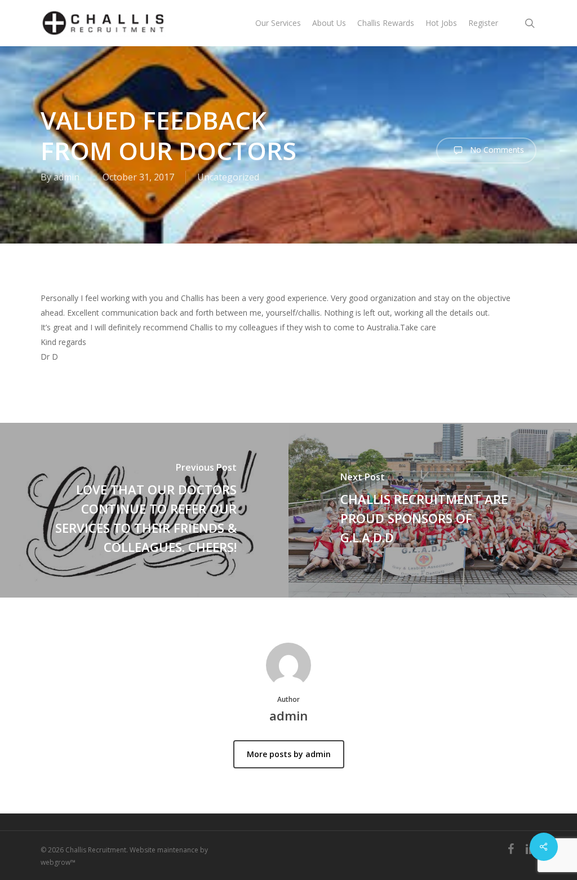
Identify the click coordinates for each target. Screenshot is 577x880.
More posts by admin (289, 754)
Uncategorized (228, 177)
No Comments (496, 149)
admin (66, 177)
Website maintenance (164, 850)
